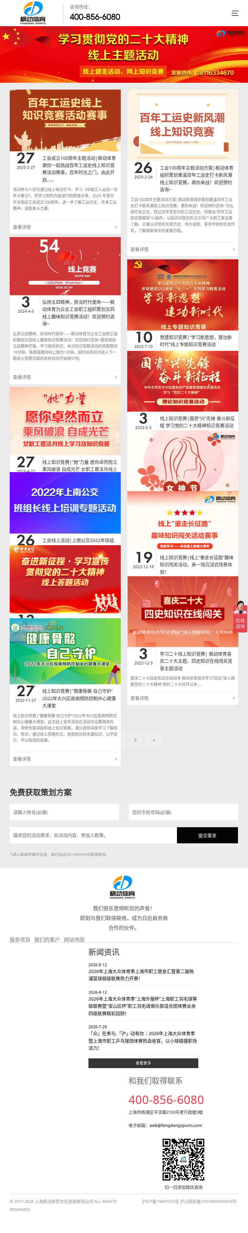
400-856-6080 (95, 17)
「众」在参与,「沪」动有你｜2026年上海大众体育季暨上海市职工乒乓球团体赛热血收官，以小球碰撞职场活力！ (142, 1037)
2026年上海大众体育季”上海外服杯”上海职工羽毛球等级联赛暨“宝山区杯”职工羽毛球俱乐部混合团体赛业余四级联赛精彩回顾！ (142, 1003)
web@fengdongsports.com (176, 1125)
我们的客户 (47, 939)
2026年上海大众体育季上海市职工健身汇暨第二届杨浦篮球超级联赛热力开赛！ (141, 972)
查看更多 (143, 1063)
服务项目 (20, 939)
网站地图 (74, 939)
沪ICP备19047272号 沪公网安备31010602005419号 (189, 1201)
